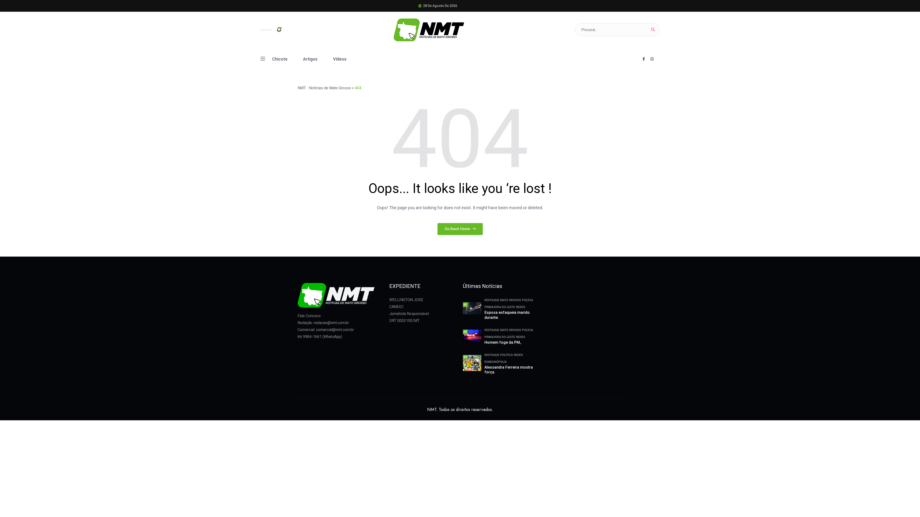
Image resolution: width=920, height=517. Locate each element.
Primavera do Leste (499, 307)
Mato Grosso (510, 300)
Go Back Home (458, 229)
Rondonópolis (495, 361)
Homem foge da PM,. (503, 342)
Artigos (310, 59)
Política (506, 355)
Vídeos (339, 59)
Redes (520, 307)
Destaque (491, 300)
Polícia (527, 300)
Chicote (280, 59)
